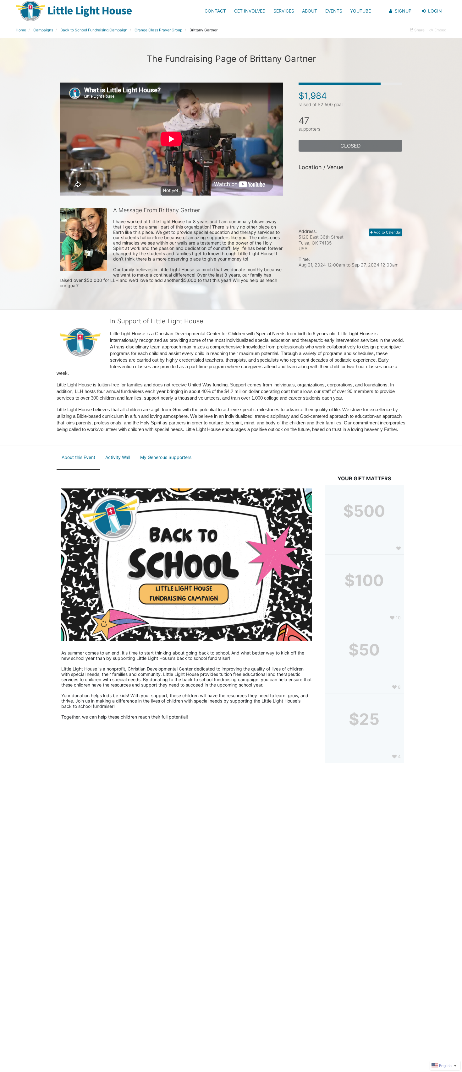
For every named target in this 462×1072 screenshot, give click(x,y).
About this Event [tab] (78, 457)
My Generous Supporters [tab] (165, 457)
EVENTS (333, 10)
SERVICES (283, 10)
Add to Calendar (387, 232)
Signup (403, 10)
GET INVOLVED (250, 10)
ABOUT (309, 10)
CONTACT (215, 10)
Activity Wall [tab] (117, 457)
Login (435, 10)
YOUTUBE (360, 10)
